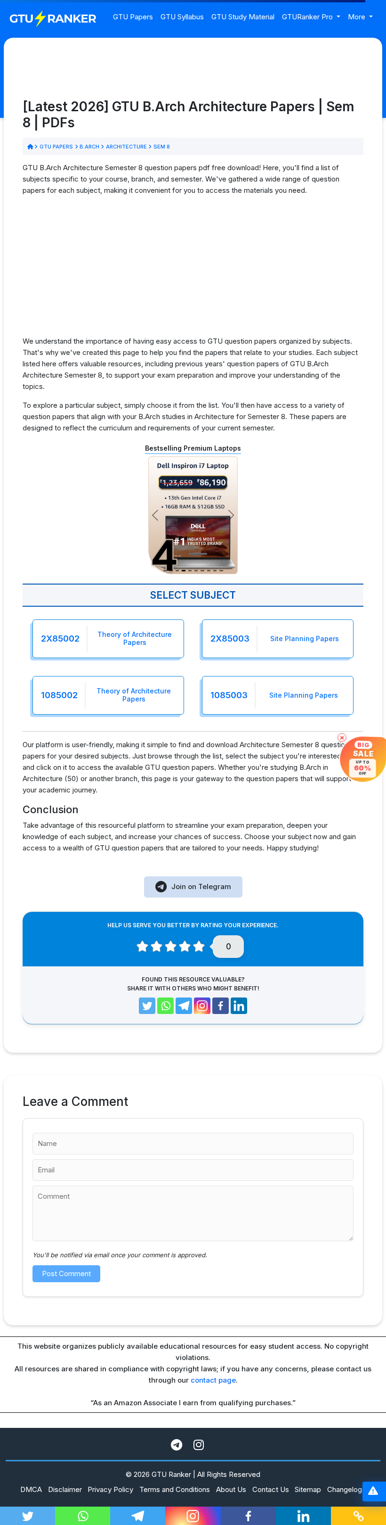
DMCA (31, 1489)
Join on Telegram (201, 886)
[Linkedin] (239, 1005)
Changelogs (346, 1489)
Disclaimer (65, 1489)
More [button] (357, 16)
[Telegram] (184, 1005)
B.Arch (89, 146)
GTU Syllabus (182, 16)
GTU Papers (133, 16)
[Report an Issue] (373, 1491)
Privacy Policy (110, 1489)
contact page (213, 1380)
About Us (231, 1489)
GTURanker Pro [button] (308, 16)
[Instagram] (202, 1005)
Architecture (126, 146)
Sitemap (308, 1489)
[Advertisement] (193, 270)
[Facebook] (220, 1005)
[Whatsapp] (165, 1005)
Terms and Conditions (174, 1489)
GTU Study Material (242, 16)
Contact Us (270, 1489)
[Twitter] (147, 1005)
